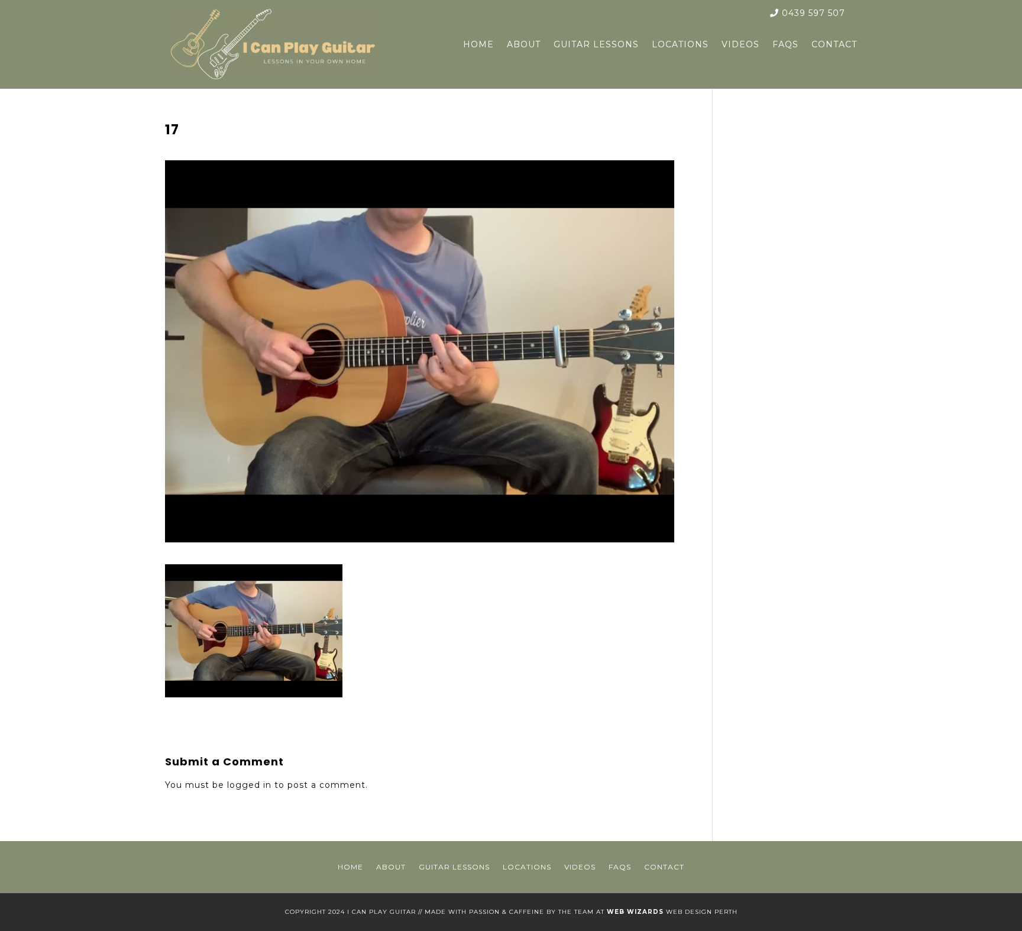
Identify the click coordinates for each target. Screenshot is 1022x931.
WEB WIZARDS (635, 912)
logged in (249, 785)
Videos (740, 44)
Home (478, 44)
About (524, 44)
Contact (834, 44)
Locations (680, 44)
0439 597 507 (812, 13)
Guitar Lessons (596, 44)
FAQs (785, 44)
